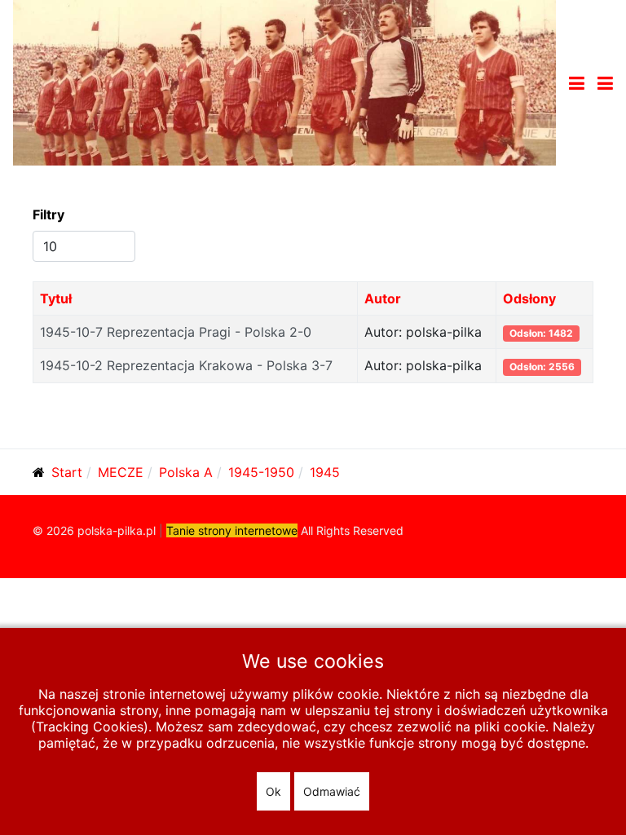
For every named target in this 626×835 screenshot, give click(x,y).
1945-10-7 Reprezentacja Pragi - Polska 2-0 (175, 332)
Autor (382, 298)
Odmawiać (331, 791)
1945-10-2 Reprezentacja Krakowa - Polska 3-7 (186, 365)
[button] (605, 83)
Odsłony (529, 298)
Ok (273, 791)
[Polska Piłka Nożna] (284, 81)
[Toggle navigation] (576, 83)
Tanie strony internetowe (232, 530)
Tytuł (56, 298)
